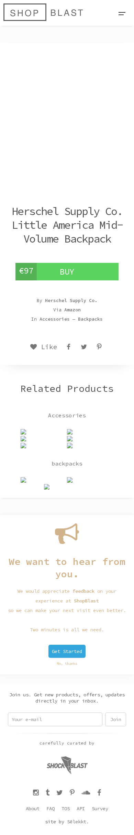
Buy (67, 271)
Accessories (55, 319)
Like (47, 347)
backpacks (90, 319)
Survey (100, 808)
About (33, 808)
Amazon (72, 310)
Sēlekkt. (78, 821)
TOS (66, 808)
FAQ (50, 808)
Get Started (67, 651)
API (81, 808)
